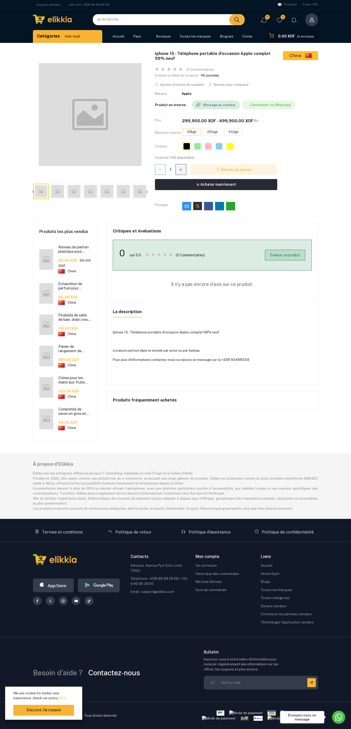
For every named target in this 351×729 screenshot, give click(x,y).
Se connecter (206, 565)
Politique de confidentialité (287, 532)
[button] (294, 21)
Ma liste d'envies (209, 582)
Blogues (226, 36)
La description (127, 311)
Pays (137, 36)
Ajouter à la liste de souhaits (181, 85)
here (62, 698)
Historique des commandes (217, 574)
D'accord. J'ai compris (43, 710)
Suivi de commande (211, 590)
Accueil (118, 36)
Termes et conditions (62, 532)
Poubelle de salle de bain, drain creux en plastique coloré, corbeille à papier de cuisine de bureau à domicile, (74, 317)
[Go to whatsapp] (338, 717)
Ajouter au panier (236, 169)
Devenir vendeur (274, 606)
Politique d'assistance (209, 532)
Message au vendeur (219, 105)
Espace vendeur (49, 4)
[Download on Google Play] (99, 585)
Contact (248, 36)
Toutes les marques (195, 36)
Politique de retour (133, 532)
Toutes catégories (275, 598)
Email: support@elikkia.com (152, 592)
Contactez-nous (114, 672)
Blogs (265, 582)
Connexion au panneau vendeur (286, 614)
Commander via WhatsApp (270, 105)
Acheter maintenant (218, 184)
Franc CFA (310, 4)
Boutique (163, 36)
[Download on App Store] (53, 585)
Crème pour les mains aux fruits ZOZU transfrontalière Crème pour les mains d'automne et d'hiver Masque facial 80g (74, 380)
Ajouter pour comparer (231, 85)
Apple (186, 94)
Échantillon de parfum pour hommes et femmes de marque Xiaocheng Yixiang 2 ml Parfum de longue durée (74, 286)
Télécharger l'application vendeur (287, 622)
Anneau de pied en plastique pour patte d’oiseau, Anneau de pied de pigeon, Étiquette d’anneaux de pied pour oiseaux (73, 249)
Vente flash (270, 574)
